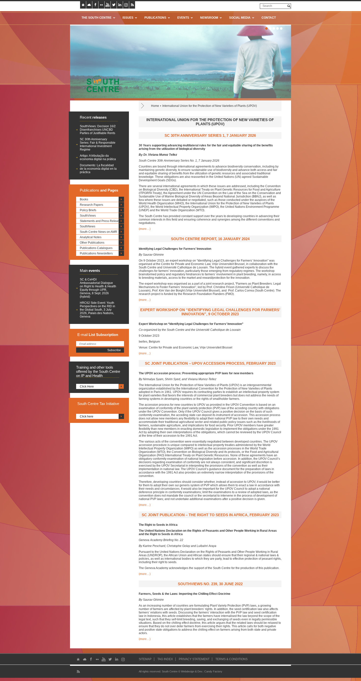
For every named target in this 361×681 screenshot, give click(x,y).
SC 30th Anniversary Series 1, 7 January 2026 (210, 135)
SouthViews (88, 215)
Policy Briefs (88, 210)
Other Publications (92, 242)
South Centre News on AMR (98, 232)
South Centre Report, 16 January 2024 (210, 239)
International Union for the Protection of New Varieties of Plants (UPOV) (209, 106)
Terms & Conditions (231, 659)
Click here (86, 416)
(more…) (145, 229)
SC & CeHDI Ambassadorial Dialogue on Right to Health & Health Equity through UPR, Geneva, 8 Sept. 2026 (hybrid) (98, 288)
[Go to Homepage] (101, 83)
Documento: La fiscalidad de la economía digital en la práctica (98, 169)
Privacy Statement (194, 659)
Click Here (87, 386)
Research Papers (91, 205)
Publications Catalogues (96, 248)
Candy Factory (213, 671)
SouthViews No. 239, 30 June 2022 (210, 584)
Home (155, 106)
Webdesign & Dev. (192, 671)
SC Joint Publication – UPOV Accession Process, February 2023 (210, 363)
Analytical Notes (90, 237)
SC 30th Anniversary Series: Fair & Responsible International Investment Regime (97, 144)
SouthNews (87, 226)
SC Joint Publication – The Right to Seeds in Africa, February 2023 (210, 515)
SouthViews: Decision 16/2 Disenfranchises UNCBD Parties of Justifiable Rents (98, 130)
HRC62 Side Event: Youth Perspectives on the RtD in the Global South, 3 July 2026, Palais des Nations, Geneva (97, 309)
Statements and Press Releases (101, 221)
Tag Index (165, 659)
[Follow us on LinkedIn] (120, 5)
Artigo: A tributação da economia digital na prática (98, 157)
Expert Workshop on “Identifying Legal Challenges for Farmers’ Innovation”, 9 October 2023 (210, 312)
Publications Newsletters (96, 253)
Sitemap (145, 659)
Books (84, 199)
